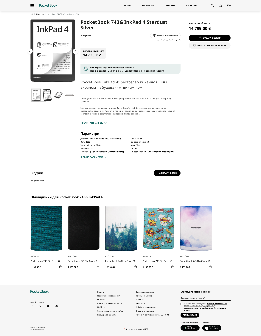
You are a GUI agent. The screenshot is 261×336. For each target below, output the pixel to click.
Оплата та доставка (145, 311)
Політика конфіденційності (109, 303)
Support (101, 299)
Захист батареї (132, 70)
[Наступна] (75, 51)
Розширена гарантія (106, 314)
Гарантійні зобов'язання (108, 295)
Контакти (140, 303)
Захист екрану (115, 70)
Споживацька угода (145, 292)
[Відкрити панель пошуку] (212, 5)
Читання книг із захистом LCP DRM (152, 314)
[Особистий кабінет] (229, 5)
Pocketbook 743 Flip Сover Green (46, 261)
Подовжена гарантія (153, 70)
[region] (130, 232)
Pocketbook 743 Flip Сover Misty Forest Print (121, 261)
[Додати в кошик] (60, 267)
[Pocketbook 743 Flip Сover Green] (46, 228)
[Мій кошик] (220, 5)
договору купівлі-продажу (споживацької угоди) (205, 309)
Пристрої (40, 14)
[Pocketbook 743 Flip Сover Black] (84, 228)
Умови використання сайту (110, 311)
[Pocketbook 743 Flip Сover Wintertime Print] (196, 228)
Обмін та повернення (146, 307)
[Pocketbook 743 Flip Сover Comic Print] (159, 228)
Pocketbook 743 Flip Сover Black (84, 261)
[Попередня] (30, 51)
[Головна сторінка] (48, 5)
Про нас (140, 299)
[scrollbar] (38, 101)
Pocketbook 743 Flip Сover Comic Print (159, 261)
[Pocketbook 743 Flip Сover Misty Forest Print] (121, 228)
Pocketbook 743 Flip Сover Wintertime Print (196, 261)
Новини (100, 292)
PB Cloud (101, 307)
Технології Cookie (144, 295)
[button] (166, 40)
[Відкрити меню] (32, 5)
